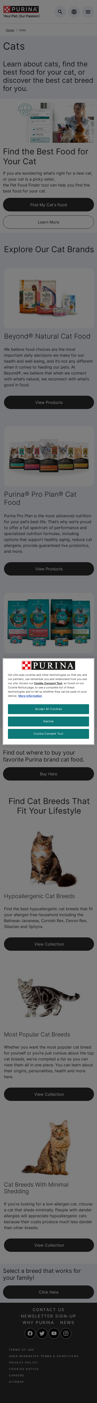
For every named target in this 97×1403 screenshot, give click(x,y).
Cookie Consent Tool (48, 733)
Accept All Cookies (48, 709)
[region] (48, 701)
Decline (48, 721)
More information (30, 696)
